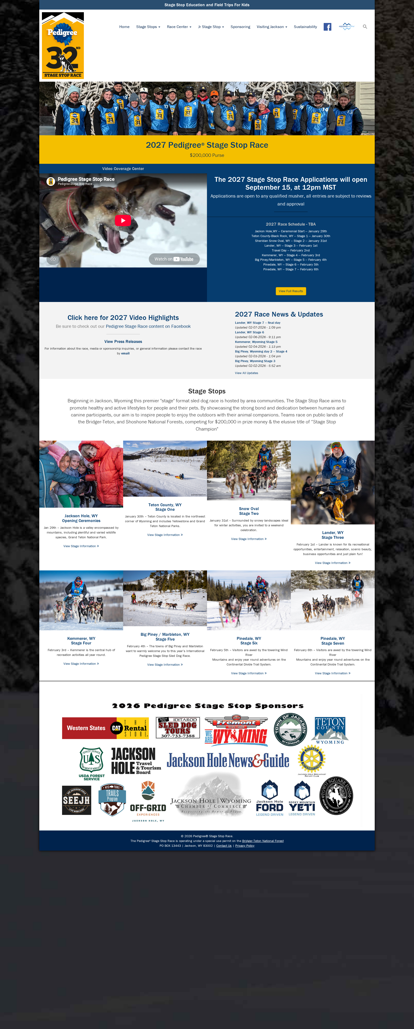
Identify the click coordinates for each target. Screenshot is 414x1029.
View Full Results (291, 291)
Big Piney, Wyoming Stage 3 (255, 361)
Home (124, 26)
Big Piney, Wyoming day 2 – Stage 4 (261, 351)
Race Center (178, 26)
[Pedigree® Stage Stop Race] (63, 45)
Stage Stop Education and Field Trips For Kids (207, 4)
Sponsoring (240, 26)
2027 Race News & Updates (279, 314)
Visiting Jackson (271, 26)
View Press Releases (123, 341)
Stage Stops (147, 26)
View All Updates (246, 373)
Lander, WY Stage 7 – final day (257, 322)
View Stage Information (80, 546)
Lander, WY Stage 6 (249, 332)
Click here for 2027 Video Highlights (123, 317)
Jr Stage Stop (210, 26)
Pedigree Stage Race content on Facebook (148, 326)
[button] (365, 27)
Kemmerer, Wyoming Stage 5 (256, 342)
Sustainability (305, 26)
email (125, 353)
